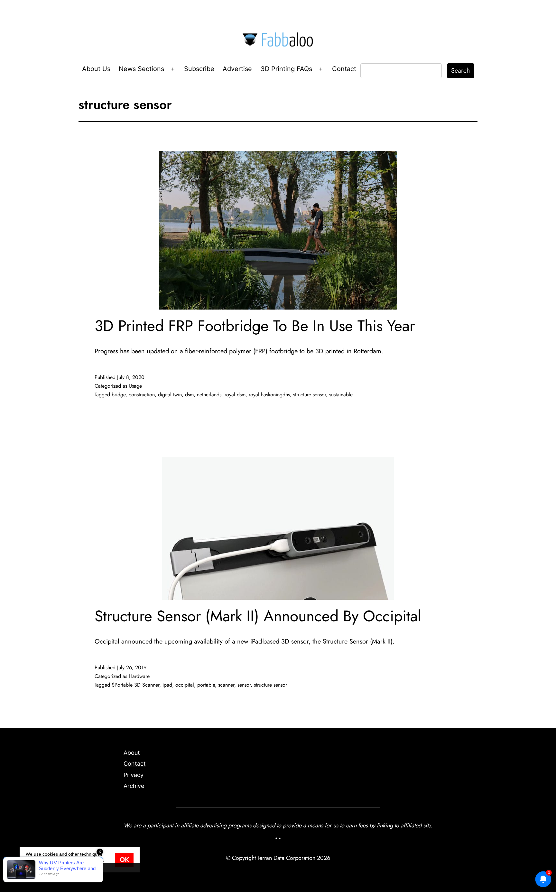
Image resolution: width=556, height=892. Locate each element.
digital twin (170, 394)
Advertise (237, 69)
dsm (189, 394)
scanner (226, 685)
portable (206, 685)
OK (124, 859)
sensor (244, 685)
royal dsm (235, 394)
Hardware (139, 676)
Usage (135, 386)
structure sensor (309, 394)
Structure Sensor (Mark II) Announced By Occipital (258, 616)
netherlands (209, 394)
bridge (118, 394)
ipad (167, 685)
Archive (134, 785)
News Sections (141, 69)
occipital (184, 685)
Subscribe (199, 69)
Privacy (134, 774)
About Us (96, 69)
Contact (344, 69)
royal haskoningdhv (269, 394)
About (132, 752)
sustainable (341, 394)
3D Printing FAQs (286, 69)
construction (142, 394)
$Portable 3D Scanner (135, 685)
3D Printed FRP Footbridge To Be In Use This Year (255, 326)
